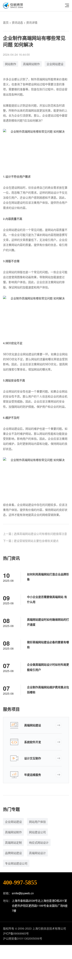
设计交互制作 (32, 758)
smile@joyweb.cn (23, 893)
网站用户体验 (37, 822)
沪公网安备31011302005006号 (22, 938)
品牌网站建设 (13, 853)
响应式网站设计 (39, 842)
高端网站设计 (37, 853)
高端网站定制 (13, 842)
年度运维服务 (32, 775)
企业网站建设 (55, 64)
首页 (6, 22)
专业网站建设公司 (16, 863)
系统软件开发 (32, 742)
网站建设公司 (37, 832)
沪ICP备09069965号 (16, 933)
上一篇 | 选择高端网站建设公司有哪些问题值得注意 (35, 534)
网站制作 (10, 64)
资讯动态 (17, 22)
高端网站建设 (32, 725)
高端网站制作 (31, 64)
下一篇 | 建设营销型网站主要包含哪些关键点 (31, 541)
